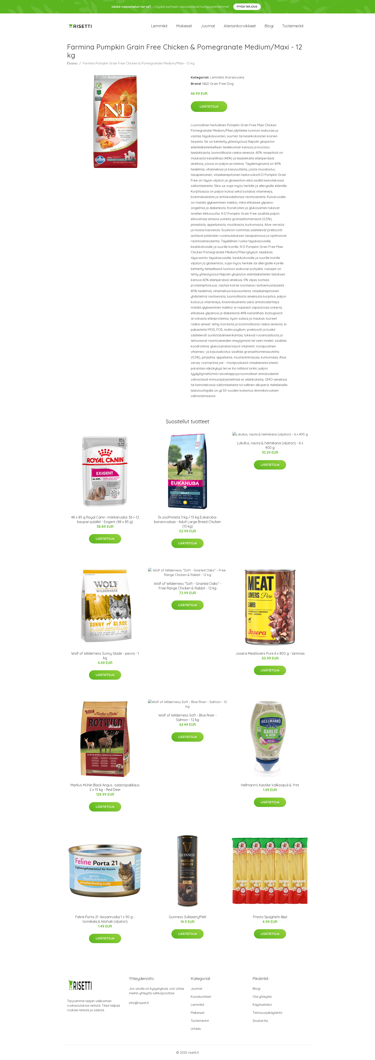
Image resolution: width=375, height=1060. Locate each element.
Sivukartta (260, 1021)
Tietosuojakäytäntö (267, 1013)
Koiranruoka (234, 77)
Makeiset (184, 25)
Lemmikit (159, 25)
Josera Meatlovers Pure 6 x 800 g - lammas (270, 653)
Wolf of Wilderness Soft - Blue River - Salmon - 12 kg (187, 717)
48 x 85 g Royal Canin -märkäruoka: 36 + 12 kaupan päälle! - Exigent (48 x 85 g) (105, 519)
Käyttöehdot (262, 1005)
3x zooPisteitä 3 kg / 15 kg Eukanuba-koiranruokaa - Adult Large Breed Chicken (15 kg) (187, 521)
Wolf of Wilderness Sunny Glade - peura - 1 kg (105, 655)
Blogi (269, 25)
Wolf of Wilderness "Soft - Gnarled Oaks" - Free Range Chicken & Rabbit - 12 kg (187, 585)
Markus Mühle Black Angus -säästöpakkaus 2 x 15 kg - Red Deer (105, 787)
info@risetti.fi (139, 1003)
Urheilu (196, 1029)
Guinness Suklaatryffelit (187, 917)
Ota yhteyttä (262, 997)
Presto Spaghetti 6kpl (270, 917)
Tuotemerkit (293, 25)
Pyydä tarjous (247, 6)
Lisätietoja (209, 106)
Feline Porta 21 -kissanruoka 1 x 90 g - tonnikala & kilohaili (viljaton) (105, 919)
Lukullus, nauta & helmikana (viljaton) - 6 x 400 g (270, 445)
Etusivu (72, 63)
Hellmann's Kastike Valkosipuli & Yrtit (270, 785)
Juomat (208, 25)
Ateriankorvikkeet (240, 25)
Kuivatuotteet (201, 997)
